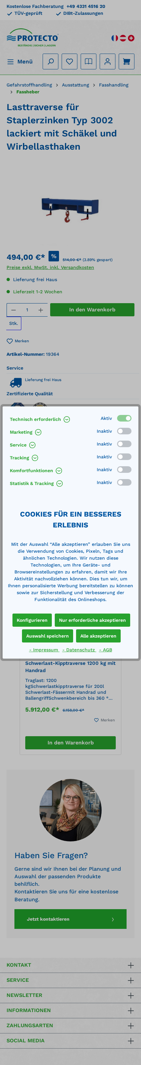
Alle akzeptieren (98, 636)
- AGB (105, 649)
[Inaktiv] (124, 431)
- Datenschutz (79, 649)
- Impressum (44, 649)
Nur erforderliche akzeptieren (92, 620)
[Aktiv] (124, 418)
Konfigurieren (32, 620)
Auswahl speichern (47, 636)
